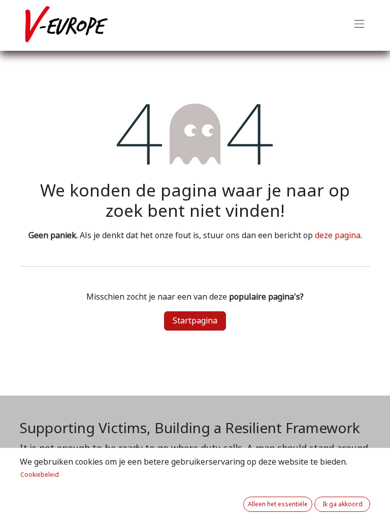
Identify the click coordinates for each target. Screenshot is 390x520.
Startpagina (195, 320)
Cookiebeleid (39, 475)
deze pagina (338, 235)
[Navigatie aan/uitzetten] (359, 25)
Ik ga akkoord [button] (342, 504)
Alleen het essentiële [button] (278, 504)
